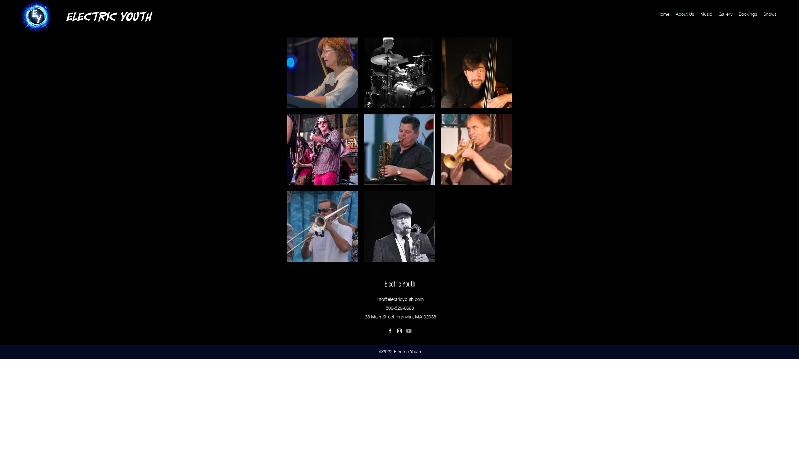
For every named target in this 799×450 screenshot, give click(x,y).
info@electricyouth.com (400, 299)
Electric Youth (400, 283)
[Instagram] (399, 331)
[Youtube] (409, 331)
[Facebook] (390, 331)
